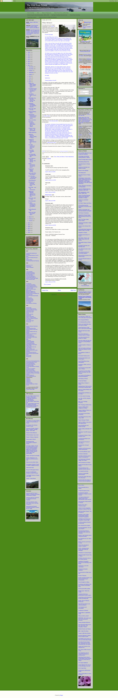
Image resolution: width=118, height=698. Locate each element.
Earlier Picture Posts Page (32, 389)
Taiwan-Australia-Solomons (84, 622)
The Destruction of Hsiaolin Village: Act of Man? (84, 460)
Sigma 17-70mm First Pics (31, 317)
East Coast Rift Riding (30, 363)
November (31, 68)
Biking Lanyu (28, 290)
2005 (29, 232)
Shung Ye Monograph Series (32, 469)
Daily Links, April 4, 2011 (32, 198)
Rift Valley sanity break (30, 273)
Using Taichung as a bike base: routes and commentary (84, 328)
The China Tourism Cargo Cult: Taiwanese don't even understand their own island (84, 643)
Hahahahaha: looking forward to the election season (32, 116)
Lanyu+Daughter (29, 271)
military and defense (61, 156)
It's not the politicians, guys (84, 451)
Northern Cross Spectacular (31, 333)
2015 (29, 57)
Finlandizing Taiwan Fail (83, 161)
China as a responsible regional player (83, 474)
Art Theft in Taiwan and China (84, 203)
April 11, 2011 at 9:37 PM (50, 200)
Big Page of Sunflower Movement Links (59, 15)
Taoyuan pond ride (29, 314)
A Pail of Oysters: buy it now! (32, 434)
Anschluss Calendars (83, 453)
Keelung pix (28, 340)
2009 (29, 224)
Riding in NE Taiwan (30, 316)
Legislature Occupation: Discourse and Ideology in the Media (84, 562)
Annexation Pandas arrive (84, 355)
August (30, 74)
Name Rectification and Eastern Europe (83, 426)
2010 (29, 222)
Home (38, 12)
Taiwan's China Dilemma (31, 432)
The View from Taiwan (37, 5)
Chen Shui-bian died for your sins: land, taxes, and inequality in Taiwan (84, 625)
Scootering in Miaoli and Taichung (32, 260)
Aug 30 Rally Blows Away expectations (83, 362)
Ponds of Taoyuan (82, 575)
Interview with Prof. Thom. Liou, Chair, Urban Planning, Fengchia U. (32, 503)
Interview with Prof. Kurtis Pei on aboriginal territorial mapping (32, 498)
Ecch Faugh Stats (82, 668)
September (31, 72)
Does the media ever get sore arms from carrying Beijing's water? (84, 341)
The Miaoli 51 (28, 283)
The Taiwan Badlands (83, 662)
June (30, 78)
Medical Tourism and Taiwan (84, 628)
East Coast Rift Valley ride (31, 376)
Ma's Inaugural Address (83, 319)
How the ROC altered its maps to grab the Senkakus (85, 153)
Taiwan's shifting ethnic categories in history (83, 407)
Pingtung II (28, 379)
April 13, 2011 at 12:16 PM (50, 225)
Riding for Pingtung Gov (46, 12)
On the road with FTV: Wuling (31, 309)
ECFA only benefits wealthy (84, 588)
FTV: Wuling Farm (29, 301)
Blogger (61, 695)
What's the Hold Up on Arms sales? (32, 213)
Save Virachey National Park (85, 51)
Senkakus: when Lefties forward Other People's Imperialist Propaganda (83, 515)
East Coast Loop (29, 294)
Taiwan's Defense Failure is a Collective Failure (84, 411)
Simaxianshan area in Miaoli (31, 362)
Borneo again (28, 355)
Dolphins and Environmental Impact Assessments (84, 449)
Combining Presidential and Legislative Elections (32, 105)
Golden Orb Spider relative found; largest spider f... (32, 85)
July (30, 76)
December (31, 66)
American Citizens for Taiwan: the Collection (48, 17)
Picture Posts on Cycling (75, 15)
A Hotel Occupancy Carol (83, 490)
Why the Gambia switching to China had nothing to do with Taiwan (84, 349)
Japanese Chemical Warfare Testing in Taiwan (32, 136)
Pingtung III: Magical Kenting (31, 170)
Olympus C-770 (86, 118)
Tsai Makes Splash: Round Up (32, 95)
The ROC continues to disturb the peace (32, 146)
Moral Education (32, 201)
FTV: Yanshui (28, 302)
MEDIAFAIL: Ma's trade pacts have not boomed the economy (84, 619)
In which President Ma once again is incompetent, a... (32, 205)
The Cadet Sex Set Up (83, 471)
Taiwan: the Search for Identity (32, 455)
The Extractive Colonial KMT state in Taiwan (84, 368)
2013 (29, 61)
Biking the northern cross (30, 292)
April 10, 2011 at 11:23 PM (50, 180)
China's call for (47, 115)
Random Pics (28, 356)
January (31, 220)
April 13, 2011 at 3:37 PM (50, 281)
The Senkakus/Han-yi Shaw (84, 322)
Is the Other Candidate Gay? (31, 151)
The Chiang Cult (81, 172)
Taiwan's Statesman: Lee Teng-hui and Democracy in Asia (32, 459)
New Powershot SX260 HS (31, 352)
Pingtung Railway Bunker (32, 112)
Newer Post (45, 290)
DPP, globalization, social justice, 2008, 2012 (83, 193)
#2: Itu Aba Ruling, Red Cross (32, 403)
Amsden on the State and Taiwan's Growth (83, 168)
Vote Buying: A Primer (83, 378)
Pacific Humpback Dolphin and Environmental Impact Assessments (85, 578)
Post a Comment (47, 284)
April (30, 81)
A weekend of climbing (30, 272)
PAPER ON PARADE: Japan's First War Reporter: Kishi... (32, 194)
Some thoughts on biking (83, 582)
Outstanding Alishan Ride (31, 328)
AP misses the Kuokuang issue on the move (32, 184)
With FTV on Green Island (31, 289)
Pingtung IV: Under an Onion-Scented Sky (32, 141)
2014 (29, 59)
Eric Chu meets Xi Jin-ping (84, 396)
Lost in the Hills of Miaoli (30, 284)
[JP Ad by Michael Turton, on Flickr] (84, 281)
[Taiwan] (43, 151)
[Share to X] (45, 156)
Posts (81, 91)
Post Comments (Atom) (61, 294)
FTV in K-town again (30, 320)
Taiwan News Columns (31, 17)
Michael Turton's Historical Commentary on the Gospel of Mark (84, 297)
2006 (29, 230)
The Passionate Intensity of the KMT (32, 155)
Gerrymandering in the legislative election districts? (84, 468)
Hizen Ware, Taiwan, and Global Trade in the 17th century (83, 239)
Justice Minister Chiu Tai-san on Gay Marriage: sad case (84, 665)
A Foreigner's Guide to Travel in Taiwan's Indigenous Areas (32, 465)
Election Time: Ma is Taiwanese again (82, 505)
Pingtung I (28, 378)
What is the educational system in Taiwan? (83, 545)
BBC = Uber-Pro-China (83, 631)
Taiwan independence (69, 156)
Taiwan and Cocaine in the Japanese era (84, 647)
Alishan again (28, 307)
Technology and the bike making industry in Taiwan (84, 157)
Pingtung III (28, 380)
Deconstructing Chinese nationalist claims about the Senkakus (84, 532)
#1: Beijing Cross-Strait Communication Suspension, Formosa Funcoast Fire (32, 405)
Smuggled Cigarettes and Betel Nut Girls (83, 246)
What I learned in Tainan (30, 370)
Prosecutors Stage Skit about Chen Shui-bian (84, 477)
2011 (29, 65)
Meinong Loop (29, 297)
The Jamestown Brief (53, 120)
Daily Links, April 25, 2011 (32, 109)
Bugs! (27, 339)
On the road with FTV (30, 342)
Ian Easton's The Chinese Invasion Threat (31, 426)
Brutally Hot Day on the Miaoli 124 (32, 293)
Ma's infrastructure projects (84, 525)
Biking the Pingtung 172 (30, 291)
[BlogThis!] (44, 156)
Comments (82, 93)
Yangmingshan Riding (30, 343)
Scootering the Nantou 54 (31, 277)
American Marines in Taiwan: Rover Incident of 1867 (84, 636)
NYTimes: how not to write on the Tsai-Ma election (84, 559)
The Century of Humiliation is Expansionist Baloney (84, 376)
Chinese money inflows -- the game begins (32, 129)
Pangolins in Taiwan (82, 232)
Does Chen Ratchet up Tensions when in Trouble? (84, 334)
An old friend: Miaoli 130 (30, 364)
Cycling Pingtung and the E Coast (32, 26)
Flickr (81, 127)
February (31, 218)
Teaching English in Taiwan (84, 292)
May (30, 79)
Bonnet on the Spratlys (83, 170)
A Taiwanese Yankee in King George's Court (84, 436)
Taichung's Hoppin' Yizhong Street (32, 371)
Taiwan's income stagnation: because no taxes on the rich (84, 508)
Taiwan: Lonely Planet (31, 478)
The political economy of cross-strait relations (83, 253)
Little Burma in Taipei (30, 310)
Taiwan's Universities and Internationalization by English (84, 210)
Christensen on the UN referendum (83, 566)
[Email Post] (44, 160)
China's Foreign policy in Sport (85, 159)
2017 (29, 54)
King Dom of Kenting (30, 369)
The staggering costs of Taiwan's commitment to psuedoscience (83, 654)
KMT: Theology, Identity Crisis (84, 404)
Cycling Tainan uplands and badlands (32, 27)
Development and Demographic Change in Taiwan (31, 442)
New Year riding (29, 382)
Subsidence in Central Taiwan (84, 552)
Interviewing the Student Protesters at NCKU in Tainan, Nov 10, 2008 (32, 507)
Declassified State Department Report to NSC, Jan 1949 (85, 230)
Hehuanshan (28, 315)
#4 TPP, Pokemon (30, 400)
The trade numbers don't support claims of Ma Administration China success (84, 498)
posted (52, 26)
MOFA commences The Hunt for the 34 (32, 165)
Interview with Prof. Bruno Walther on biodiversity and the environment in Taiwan (33, 494)
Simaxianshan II (29, 334)
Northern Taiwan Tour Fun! (31, 308)
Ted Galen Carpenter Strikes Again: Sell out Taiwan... (32, 124)
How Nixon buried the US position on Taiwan (83, 338)
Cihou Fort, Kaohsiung (30, 276)
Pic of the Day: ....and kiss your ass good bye (32, 177)
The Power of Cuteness (83, 212)
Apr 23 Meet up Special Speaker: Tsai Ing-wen (32, 160)
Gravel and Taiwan (82, 380)
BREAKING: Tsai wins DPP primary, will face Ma (32, 100)
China (55, 156)
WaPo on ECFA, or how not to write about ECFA (84, 423)
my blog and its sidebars (64, 151)
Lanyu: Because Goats (30, 279)
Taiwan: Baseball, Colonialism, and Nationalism (85, 186)
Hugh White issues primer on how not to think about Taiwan (84, 639)
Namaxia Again (29, 259)
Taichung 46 (28, 321)
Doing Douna (28, 266)
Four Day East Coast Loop (31, 346)
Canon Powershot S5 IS (83, 119)
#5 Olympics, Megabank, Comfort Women (31, 399)
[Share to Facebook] (46, 156)
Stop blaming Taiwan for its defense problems (84, 604)
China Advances (32, 180)
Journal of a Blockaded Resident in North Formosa (32, 472)
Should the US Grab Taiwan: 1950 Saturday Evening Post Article (84, 216)
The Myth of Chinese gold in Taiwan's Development (84, 456)
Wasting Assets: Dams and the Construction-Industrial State (85, 387)
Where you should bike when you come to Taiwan (84, 325)
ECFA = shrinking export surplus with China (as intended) (83, 549)
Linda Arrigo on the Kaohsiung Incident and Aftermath (85, 598)
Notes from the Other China (32, 462)
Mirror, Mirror (81, 485)
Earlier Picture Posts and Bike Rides (61, 12)
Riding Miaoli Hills (29, 298)
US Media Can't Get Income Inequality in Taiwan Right (84, 519)
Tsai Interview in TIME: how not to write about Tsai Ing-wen (85, 317)
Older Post (73, 290)
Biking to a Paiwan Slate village (32, 278)
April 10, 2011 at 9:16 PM (50, 171)
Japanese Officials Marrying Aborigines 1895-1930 (84, 189)
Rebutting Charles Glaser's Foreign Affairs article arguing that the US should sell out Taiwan (84, 659)
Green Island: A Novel (31, 439)
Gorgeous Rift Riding (30, 341)
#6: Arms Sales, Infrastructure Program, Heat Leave (32, 396)
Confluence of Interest (83, 610)
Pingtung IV (28, 381)
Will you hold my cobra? (83, 615)
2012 (29, 63)
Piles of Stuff (28, 338)
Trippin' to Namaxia (29, 267)
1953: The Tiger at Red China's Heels (83, 220)
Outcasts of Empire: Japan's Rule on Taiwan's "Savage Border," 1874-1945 (32, 429)
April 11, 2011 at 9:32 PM (50, 192)
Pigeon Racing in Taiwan (83, 420)
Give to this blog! (30, 12)
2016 (29, 55)
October (31, 70)
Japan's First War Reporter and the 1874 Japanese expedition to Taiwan (84, 196)
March (30, 216)
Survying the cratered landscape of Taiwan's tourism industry (84, 493)
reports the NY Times (51, 142)
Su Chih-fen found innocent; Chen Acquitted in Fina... (32, 90)
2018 (29, 52)
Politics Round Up (32, 132)
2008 (29, 226)
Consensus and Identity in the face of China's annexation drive (84, 585)
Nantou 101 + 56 (29, 265)
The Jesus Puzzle (85, 285)
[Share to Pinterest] (48, 156)
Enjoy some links (32, 119)
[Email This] (43, 156)
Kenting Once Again (30, 365)
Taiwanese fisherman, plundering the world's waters (84, 595)
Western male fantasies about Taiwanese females (84, 536)
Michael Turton (48, 194)
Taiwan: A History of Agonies (32, 437)
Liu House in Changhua (30, 368)
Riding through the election (31, 285)
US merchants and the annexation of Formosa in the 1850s (84, 206)
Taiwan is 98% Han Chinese (84, 633)
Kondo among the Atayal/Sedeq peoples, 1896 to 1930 (38, 15)
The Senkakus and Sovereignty (82, 608)
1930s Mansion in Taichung (31, 303)
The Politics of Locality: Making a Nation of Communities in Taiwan (33, 421)
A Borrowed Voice (30, 467)
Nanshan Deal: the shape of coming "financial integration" (84, 480)
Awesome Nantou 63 (30, 375)
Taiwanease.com (85, 41)
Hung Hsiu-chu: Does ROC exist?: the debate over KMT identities (84, 372)
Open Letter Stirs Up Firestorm (32, 174)
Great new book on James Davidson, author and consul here (32, 33)
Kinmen (27, 313)
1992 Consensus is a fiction (84, 462)
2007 (29, 228)
